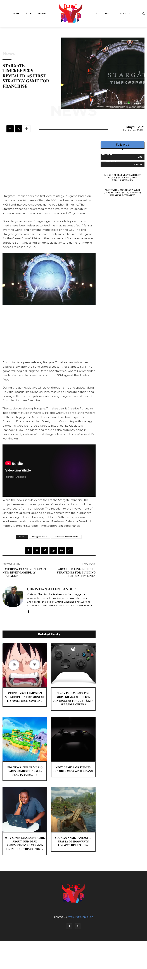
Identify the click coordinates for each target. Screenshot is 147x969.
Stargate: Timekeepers (66, 536)
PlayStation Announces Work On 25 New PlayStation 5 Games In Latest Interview (122, 193)
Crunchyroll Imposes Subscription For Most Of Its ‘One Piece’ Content (25, 697)
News (9, 53)
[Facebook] (10, 128)
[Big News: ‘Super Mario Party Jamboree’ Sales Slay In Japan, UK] (25, 739)
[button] (143, 13)
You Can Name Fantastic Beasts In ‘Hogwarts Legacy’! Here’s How (73, 841)
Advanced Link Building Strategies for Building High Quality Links (76, 572)
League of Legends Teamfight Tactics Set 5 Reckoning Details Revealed (122, 178)
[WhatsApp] (53, 550)
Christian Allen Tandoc (51, 589)
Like (140, 156)
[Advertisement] (49, 167)
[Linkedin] (61, 550)
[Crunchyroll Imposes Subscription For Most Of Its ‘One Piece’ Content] (25, 665)
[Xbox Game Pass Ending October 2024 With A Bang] (73, 739)
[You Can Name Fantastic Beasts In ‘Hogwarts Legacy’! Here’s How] (73, 809)
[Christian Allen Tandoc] (13, 599)
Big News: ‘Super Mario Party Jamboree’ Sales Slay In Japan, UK (24, 771)
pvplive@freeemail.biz (80, 917)
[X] (18, 128)
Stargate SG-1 (39, 536)
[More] (26, 128)
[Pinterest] (44, 550)
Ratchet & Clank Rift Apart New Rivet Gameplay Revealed (24, 572)
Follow (138, 164)
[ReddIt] (69, 550)
